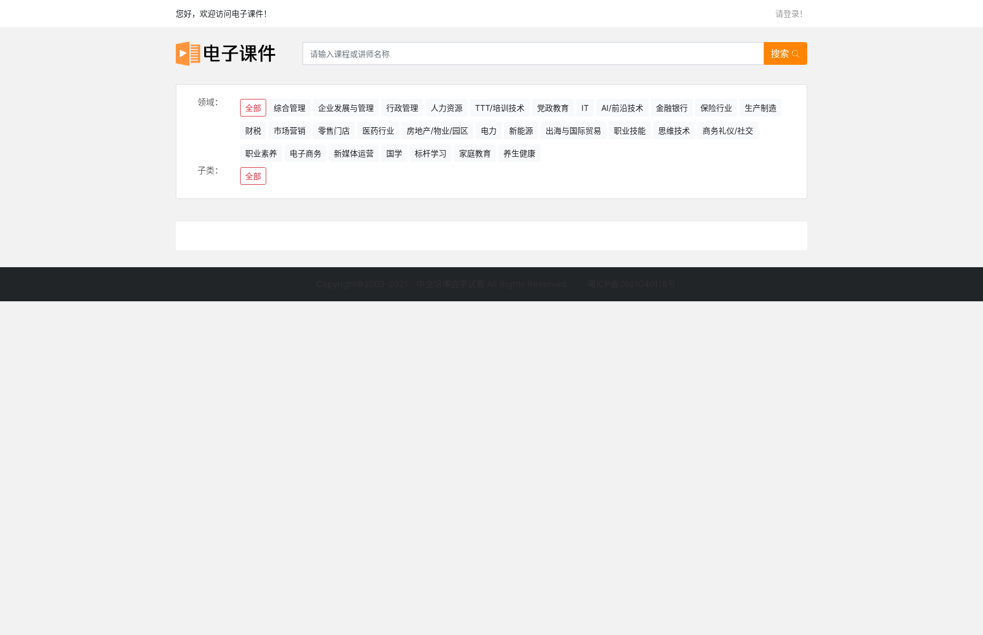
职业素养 (261, 153)
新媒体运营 (354, 153)
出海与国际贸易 (573, 130)
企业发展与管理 (346, 108)
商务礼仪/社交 (728, 130)
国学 (394, 153)
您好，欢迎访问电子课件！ (223, 13)
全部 (253, 108)
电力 (489, 130)
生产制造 (761, 108)
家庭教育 (475, 153)
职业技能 (630, 130)
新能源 (521, 130)
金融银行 (672, 108)
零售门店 (334, 130)
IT (585, 108)
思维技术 (674, 130)
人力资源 (446, 108)
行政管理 (402, 108)
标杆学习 (431, 153)
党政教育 (553, 108)
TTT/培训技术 (499, 108)
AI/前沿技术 (622, 108)
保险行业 (716, 108)
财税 (253, 130)
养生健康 (519, 153)
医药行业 (378, 130)
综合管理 (289, 108)
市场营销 (289, 130)
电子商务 (305, 153)
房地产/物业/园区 (437, 130)
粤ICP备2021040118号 (632, 284)
